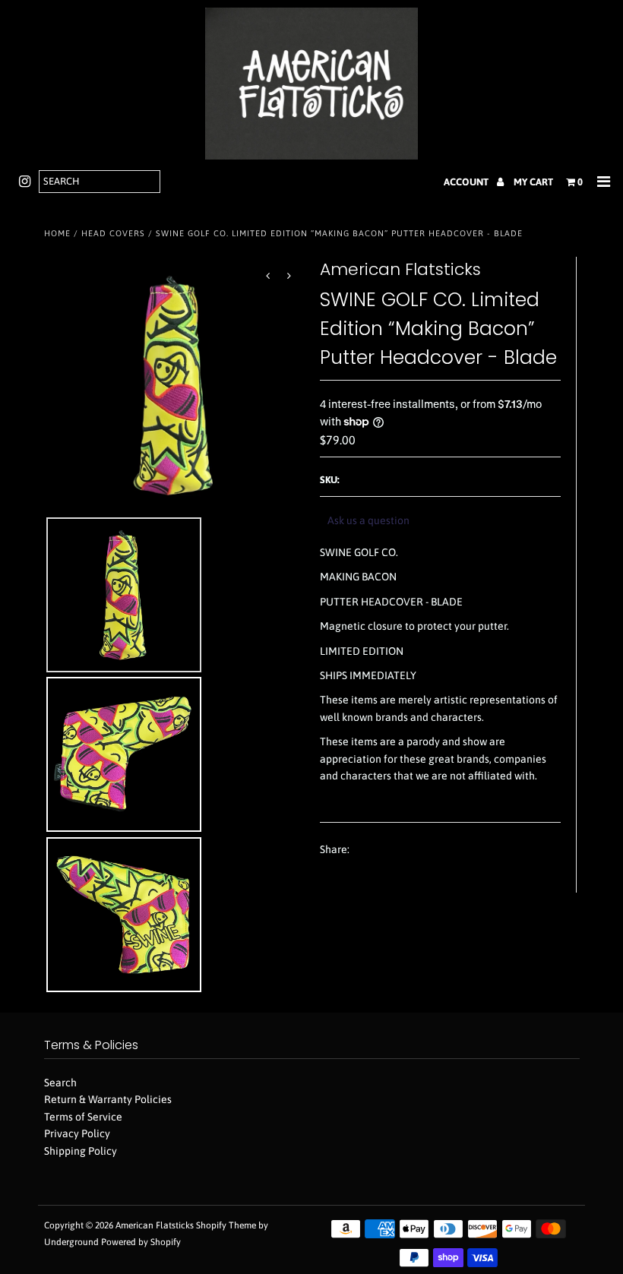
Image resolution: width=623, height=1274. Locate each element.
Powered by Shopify (141, 1242)
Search (60, 1082)
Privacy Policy (77, 1133)
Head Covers (113, 233)
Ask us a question (368, 520)
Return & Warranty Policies (108, 1099)
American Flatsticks (154, 1225)
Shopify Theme (226, 1225)
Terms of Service (83, 1117)
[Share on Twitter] (391, 850)
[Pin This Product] (420, 850)
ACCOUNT (467, 182)
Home (57, 233)
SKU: (330, 479)
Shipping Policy (80, 1151)
